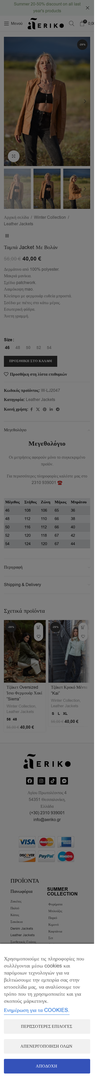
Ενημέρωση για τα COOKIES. (37, 1010)
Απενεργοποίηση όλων (46, 1046)
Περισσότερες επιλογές (46, 1026)
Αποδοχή (46, 1066)
